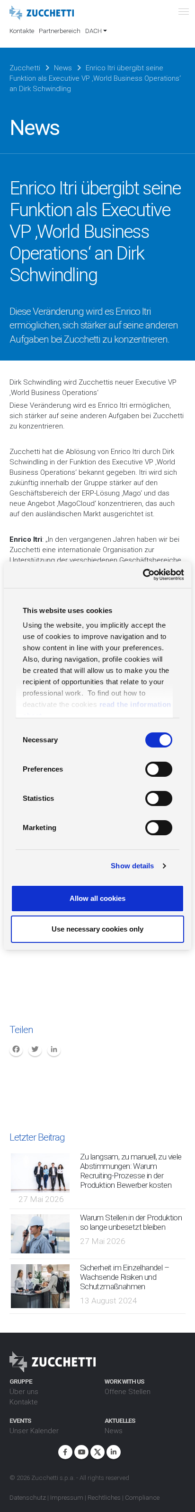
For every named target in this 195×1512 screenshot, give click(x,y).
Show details (132, 866)
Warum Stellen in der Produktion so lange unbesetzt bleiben (131, 1222)
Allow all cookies (97, 898)
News (114, 1431)
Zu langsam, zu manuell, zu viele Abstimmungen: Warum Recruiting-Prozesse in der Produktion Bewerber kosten (131, 1171)
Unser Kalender (34, 1431)
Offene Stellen (128, 1391)
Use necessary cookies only (97, 929)
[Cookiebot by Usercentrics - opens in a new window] (142, 575)
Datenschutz (27, 1497)
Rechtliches (104, 1497)
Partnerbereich (59, 30)
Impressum (66, 1497)
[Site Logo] (41, 13)
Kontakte (21, 30)
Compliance (142, 1497)
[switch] (158, 769)
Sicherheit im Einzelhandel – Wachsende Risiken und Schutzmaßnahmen (124, 1277)
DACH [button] (93, 30)
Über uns (23, 1391)
